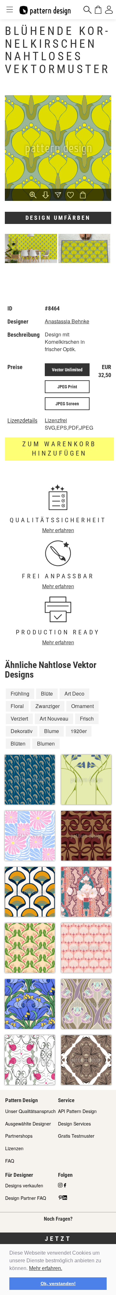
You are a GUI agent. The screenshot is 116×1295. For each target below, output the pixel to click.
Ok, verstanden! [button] (58, 1283)
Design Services (74, 1123)
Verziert (19, 718)
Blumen (46, 743)
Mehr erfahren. (45, 1268)
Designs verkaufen (24, 1185)
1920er (79, 731)
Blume (51, 731)
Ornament (82, 706)
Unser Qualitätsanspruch (30, 1111)
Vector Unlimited (67, 369)
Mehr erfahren (58, 530)
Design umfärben (58, 217)
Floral (17, 706)
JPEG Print (67, 386)
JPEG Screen (67, 403)
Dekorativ (22, 731)
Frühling (20, 693)
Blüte (47, 693)
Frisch (87, 718)
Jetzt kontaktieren (58, 1243)
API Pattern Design (77, 1111)
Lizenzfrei (56, 420)
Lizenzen (14, 1148)
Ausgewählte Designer (28, 1123)
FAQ (9, 1161)
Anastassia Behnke (67, 321)
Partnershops (19, 1136)
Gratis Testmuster (76, 1136)
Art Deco (74, 693)
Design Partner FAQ (25, 1198)
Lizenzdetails (22, 420)
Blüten (18, 743)
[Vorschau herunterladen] (45, 195)
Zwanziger (47, 706)
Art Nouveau (54, 718)
